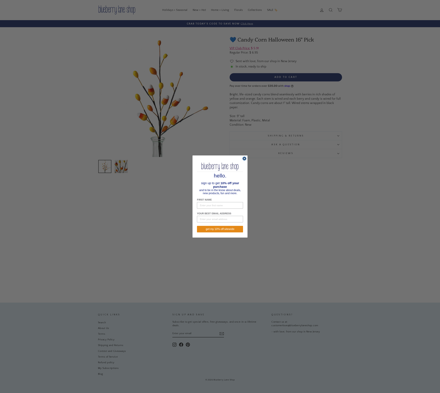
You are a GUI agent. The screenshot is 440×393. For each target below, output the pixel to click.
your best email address (214, 213)
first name (204, 199)
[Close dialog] (244, 158)
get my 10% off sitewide (220, 229)
